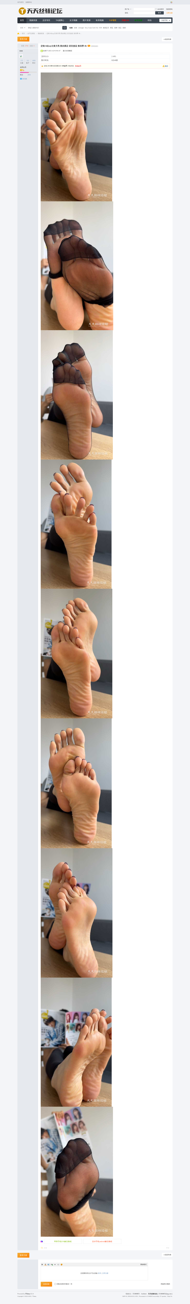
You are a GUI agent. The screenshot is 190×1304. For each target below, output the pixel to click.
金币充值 (138, 20)
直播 (124, 28)
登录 (159, 13)
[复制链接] (94, 46)
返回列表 (168, 39)
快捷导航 (164, 20)
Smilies (61, 1264)
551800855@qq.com (165, 1294)
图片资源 (86, 20)
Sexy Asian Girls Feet (91, 28)
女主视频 (73, 20)
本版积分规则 (165, 1284)
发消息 (24, 79)
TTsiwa (27, 1294)
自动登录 (161, 9)
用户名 (127, 9)
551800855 (136, 1294)
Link (52, 1264)
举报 (167, 1248)
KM (100, 28)
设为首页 (20, 2)
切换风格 (171, 2)
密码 (126, 13)
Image (48, 1264)
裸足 (111, 28)
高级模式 (143, 1264)
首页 (22, 20)
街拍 (149, 20)
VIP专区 (112, 20)
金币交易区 (31, 33)
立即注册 (169, 13)
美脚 (115, 28)
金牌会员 (23, 67)
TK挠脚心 (60, 20)
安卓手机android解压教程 (102, 1241)
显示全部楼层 (67, 51)
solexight (81, 28)
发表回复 (46, 1284)
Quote (55, 1264)
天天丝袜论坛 (18, 33)
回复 (45, 1248)
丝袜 (75, 28)
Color (45, 1264)
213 (28, 61)
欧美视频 (100, 20)
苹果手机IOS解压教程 (63, 1241)
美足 (119, 28)
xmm (21, 51)
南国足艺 (106, 28)
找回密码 (169, 9)
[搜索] (64, 28)
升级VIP (125, 20)
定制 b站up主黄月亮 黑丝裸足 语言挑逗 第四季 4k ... (64, 33)
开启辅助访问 (169, 2)
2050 (33, 61)
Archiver (144, 1294)
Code (58, 1264)
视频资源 (33, 20)
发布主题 (23, 39)
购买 (166, 66)
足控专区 (46, 20)
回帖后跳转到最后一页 (64, 1284)
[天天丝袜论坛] (40, 15)
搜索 (21, 28)
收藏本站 (29, 2)
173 (22, 61)
